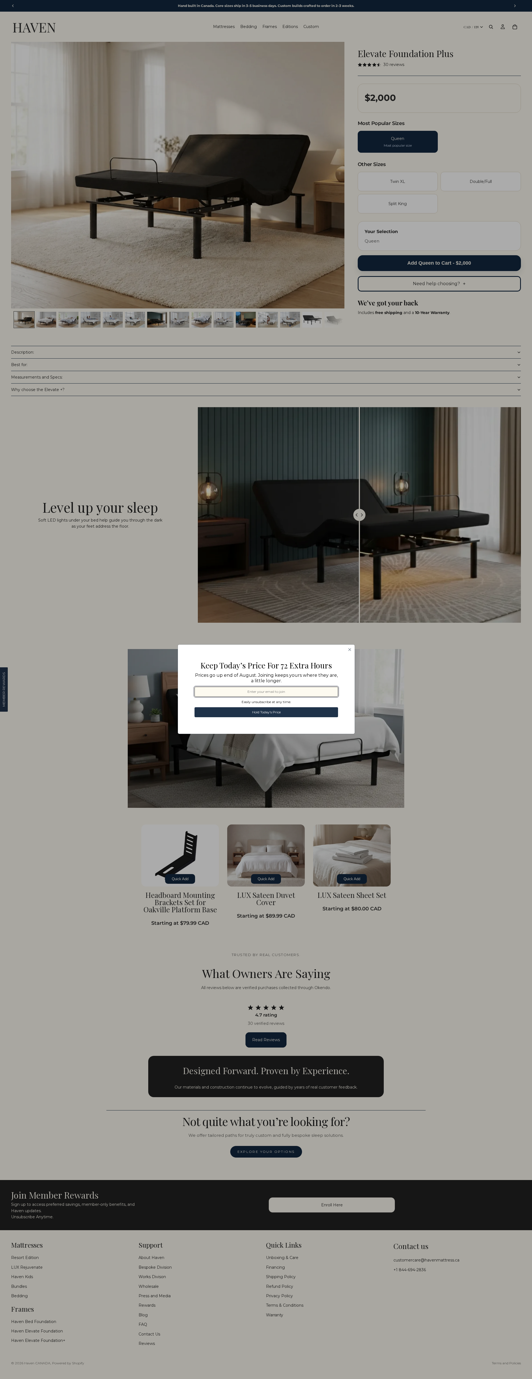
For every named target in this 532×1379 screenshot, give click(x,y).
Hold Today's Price (266, 712)
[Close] (349, 649)
